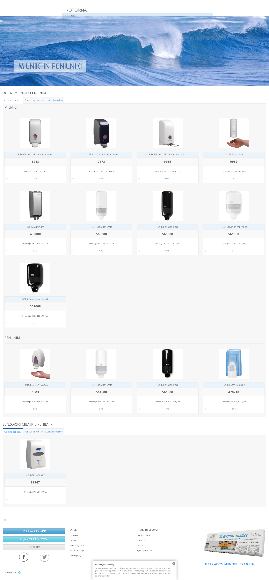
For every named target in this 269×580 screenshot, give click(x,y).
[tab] (13, 100)
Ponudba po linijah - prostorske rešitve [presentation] (44, 100)
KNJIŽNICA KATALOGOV (34, 539)
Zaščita (140, 545)
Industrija (141, 540)
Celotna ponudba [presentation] (13, 100)
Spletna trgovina (77, 545)
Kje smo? (73, 540)
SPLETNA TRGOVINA (34, 531)
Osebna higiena (143, 535)
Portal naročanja (77, 550)
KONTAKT (34, 547)
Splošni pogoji (75, 555)
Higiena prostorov (144, 550)
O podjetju (74, 535)
